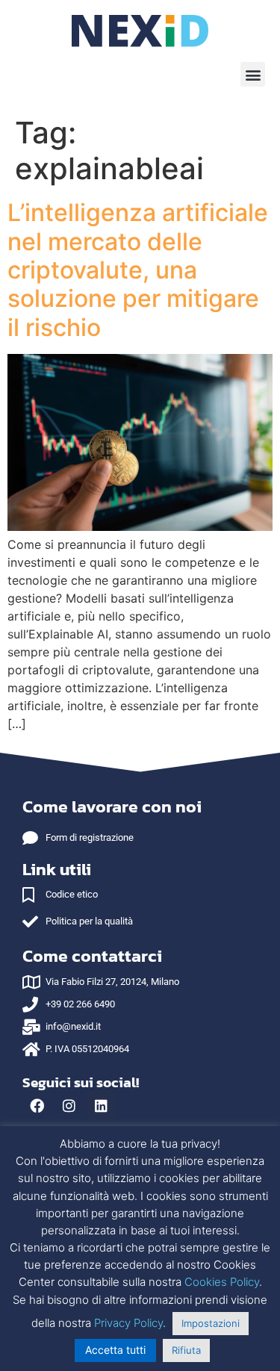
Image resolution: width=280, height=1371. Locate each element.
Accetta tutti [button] (115, 1349)
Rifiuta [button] (186, 1350)
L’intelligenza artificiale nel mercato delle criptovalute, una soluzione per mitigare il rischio (137, 270)
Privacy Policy (128, 1323)
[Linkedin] (101, 1105)
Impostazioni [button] (210, 1323)
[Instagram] (69, 1105)
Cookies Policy (221, 1282)
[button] (252, 74)
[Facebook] (36, 1105)
